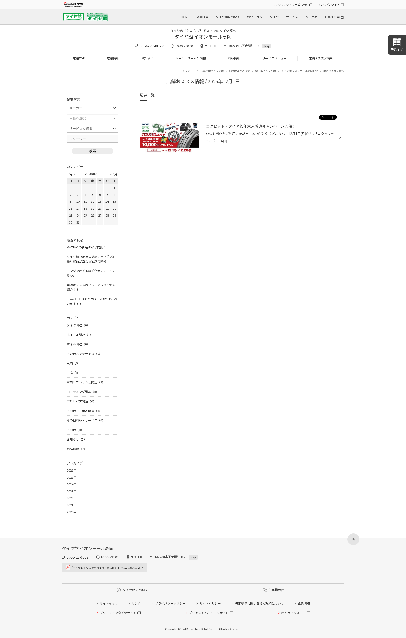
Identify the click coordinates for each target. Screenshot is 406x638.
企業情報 (304, 603)
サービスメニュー (274, 58)
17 (78, 208)
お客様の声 (332, 17)
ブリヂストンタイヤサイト (118, 612)
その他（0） (75, 430)
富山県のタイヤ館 (265, 71)
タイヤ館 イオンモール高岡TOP (299, 71)
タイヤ (274, 17)
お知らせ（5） (77, 439)
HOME (185, 17)
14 (107, 201)
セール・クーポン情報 (190, 58)
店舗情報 (113, 58)
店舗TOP (79, 58)
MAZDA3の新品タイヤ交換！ (86, 247)
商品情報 (234, 58)
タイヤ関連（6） (78, 325)
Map (266, 46)
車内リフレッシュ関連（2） (86, 382)
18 (85, 208)
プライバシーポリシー (170, 603)
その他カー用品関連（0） (84, 411)
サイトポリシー (210, 603)
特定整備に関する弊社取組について (259, 603)
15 (114, 201)
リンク (136, 603)
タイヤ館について (228, 17)
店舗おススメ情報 (321, 58)
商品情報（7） (77, 449)
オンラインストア (329, 4)
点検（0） (74, 363)
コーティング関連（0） (83, 392)
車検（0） (74, 372)
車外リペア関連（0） (81, 401)
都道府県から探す (239, 71)
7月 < (71, 174)
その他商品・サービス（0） (86, 420)
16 (70, 208)
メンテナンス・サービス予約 (290, 4)
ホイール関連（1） (80, 334)
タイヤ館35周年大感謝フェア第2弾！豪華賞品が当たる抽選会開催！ (92, 259)
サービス (292, 17)
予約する (397, 49)
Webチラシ (255, 17)
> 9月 (113, 174)
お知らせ (147, 58)
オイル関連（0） (78, 344)
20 (100, 208)
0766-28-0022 (152, 46)
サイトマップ (109, 603)
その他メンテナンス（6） (84, 353)
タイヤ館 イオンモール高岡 (203, 36)
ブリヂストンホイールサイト (209, 612)
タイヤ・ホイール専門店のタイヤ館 (203, 71)
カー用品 (311, 17)
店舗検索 (202, 17)
